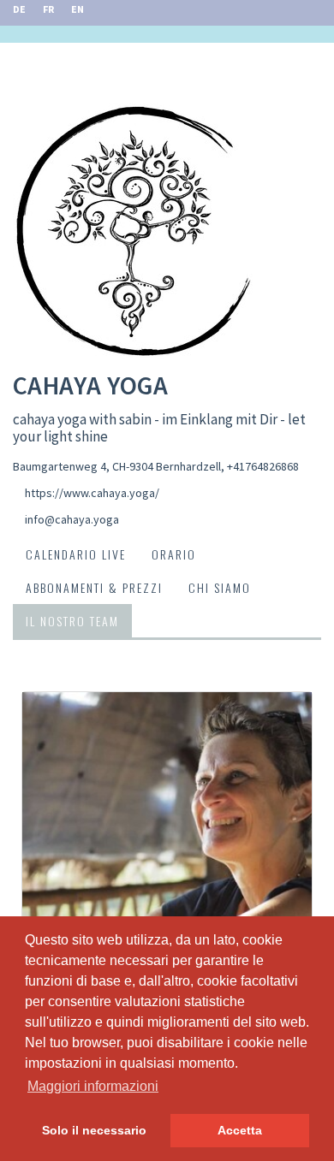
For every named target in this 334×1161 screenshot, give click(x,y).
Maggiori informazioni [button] (92, 1086)
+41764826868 (263, 466)
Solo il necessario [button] (94, 1130)
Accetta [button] (240, 1130)
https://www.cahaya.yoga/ (92, 493)
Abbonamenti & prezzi (94, 587)
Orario (174, 554)
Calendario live (76, 554)
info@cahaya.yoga (72, 519)
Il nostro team (72, 621)
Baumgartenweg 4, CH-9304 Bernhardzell (117, 466)
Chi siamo (219, 587)
